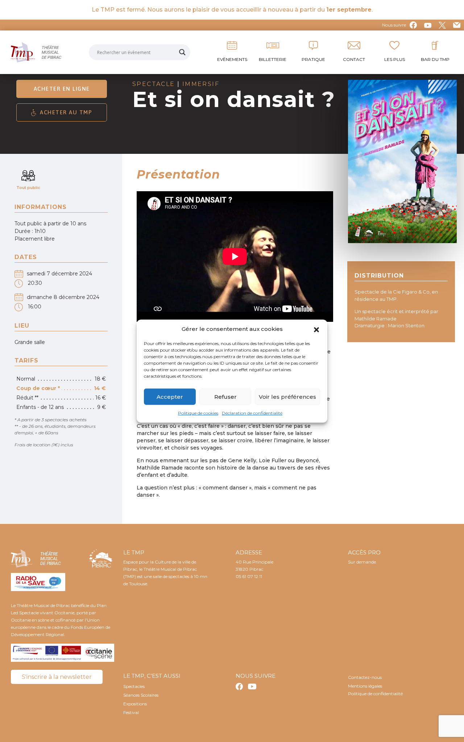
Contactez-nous (365, 677)
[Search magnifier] (182, 52)
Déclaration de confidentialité (252, 413)
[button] (316, 329)
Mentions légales (365, 686)
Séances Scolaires (140, 695)
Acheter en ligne (62, 89)
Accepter (170, 396)
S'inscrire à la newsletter (57, 676)
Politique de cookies (198, 413)
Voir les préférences (287, 396)
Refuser (225, 396)
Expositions (135, 703)
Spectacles (134, 686)
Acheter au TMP (66, 112)
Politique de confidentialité (375, 693)
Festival (131, 712)
